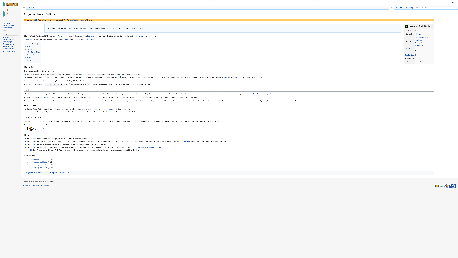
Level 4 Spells (64, 173)
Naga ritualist (38, 129)
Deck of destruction (153, 147)
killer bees (257, 94)
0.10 (30, 150)
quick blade (186, 141)
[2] (121, 77)
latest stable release (77, 20)
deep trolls (140, 101)
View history (409, 8)
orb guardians (191, 101)
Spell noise (409, 55)
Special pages (8, 42)
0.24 (34, 139)
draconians (178, 101)
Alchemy (418, 34)
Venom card (135, 147)
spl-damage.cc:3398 (38, 162)
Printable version (8, 44)
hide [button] (35, 44)
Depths (84, 101)
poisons (91, 36)
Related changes (8, 39)
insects (179, 94)
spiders (189, 94)
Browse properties (9, 51)
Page (23, 8)
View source (399, 8)
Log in (454, 2)
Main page (6, 23)
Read (391, 8)
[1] (86, 74)
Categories (29, 173)
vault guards (127, 101)
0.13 (34, 147)
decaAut (82, 74)
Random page (8, 28)
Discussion (31, 8)
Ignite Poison (44, 97)
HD (106, 121)
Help (4, 30)
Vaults (76, 101)
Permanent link (8, 46)
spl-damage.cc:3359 (38, 159)
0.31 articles (39, 173)
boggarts (268, 94)
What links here (8, 37)
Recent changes (8, 25)
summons (110, 109)
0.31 (35, 20)
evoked (66, 39)
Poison (224, 77)
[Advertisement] (445, 48)
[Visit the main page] (10, 9)
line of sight (140, 36)
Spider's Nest (165, 94)
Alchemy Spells (51, 173)
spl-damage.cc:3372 (38, 168)
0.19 (34, 144)
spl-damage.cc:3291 (38, 165)
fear (89, 109)
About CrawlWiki (37, 185)
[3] (69, 84)
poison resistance (42, 81)
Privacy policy (27, 185)
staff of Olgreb (88, 39)
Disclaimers (47, 185)
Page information (8, 49)
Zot (152, 101)
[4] (175, 120)
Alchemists (28, 39)
